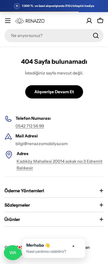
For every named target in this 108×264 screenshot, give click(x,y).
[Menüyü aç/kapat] (7, 20)
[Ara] (95, 35)
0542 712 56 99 (30, 126)
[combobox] (54, 35)
